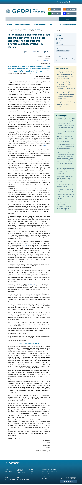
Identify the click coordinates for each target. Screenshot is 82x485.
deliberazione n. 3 (32, 284)
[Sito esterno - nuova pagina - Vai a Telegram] (72, 478)
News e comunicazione (40, 25)
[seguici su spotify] (69, 1)
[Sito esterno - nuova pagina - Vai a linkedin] (66, 478)
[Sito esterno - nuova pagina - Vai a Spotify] (75, 478)
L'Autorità (9, 25)
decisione (45, 145)
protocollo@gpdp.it (10, 479)
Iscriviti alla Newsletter (67, 481)
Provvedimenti (15, 29)
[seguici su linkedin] (60, 1)
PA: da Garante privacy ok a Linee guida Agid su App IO (65, 185)
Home (8, 29)
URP (32, 469)
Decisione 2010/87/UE (43, 61)
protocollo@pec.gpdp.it (23, 479)
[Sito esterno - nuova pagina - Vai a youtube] (70, 478)
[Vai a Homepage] (15, 464)
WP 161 (25, 245)
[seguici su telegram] (66, 1)
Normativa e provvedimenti (22, 25)
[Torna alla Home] (25, 11)
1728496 (61, 40)
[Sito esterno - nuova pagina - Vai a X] (74, 478)
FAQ (32, 471)
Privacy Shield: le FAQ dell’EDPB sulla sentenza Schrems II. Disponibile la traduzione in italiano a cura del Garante (66, 179)
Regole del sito (46, 474)
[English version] (49, 64)
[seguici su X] (67, 1)
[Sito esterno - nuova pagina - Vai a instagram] (68, 478)
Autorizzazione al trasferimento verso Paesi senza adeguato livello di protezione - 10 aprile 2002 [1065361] (66, 103)
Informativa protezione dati (49, 469)
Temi (51, 25)
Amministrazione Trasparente (68, 25)
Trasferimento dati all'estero (63, 50)
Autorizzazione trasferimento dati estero (30, 29)
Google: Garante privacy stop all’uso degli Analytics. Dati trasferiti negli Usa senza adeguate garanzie (65, 146)
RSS (32, 474)
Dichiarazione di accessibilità (49, 471)
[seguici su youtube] (64, 1)
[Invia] (67, 19)
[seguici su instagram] (62, 1)
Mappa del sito (46, 476)
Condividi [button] (47, 52)
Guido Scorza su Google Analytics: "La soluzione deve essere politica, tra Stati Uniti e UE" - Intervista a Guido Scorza (65, 170)
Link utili (44, 478)
